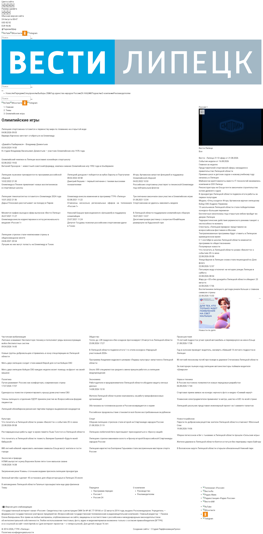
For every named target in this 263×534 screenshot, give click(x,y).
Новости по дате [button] (207, 330)
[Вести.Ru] (208, 491)
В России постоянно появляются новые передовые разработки (209, 382)
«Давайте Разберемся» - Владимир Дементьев (25, 144)
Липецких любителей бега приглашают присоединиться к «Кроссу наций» (126, 432)
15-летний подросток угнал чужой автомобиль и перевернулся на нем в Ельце (216, 340)
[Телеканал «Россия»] (213, 487)
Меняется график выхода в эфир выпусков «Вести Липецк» (31, 213)
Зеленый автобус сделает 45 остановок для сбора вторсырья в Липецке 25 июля (42, 478)
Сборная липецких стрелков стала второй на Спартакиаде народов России (126, 422)
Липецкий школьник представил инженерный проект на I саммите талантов (215, 405)
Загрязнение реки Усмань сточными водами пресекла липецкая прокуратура (40, 471)
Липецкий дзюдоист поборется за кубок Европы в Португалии (98, 174)
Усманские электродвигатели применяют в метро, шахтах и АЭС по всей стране (217, 399)
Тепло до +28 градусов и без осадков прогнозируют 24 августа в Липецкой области (130, 340)
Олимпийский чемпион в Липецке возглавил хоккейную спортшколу (36, 159)
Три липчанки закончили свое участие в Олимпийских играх (163, 196)
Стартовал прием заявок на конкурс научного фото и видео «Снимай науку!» (215, 392)
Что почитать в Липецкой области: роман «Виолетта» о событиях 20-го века (40, 422)
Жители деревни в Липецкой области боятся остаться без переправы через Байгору (219, 442)
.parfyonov (175, 529)
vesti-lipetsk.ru (30, 524)
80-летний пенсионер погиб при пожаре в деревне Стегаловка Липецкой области (217, 359)
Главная (9, 107)
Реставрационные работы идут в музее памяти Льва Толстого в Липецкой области (43, 432)
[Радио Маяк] (209, 494)
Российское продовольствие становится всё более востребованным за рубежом (129, 412)
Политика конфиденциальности (18, 532)
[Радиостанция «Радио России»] (219, 498)
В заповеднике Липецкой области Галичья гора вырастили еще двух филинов (40, 484)
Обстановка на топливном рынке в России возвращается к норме (122, 405)
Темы (8, 110)
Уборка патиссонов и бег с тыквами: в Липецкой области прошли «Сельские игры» (218, 435)
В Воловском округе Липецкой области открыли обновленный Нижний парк (215, 448)
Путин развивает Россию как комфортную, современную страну (34, 382)
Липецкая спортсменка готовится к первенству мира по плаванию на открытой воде (44, 129)
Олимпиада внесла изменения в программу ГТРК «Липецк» (96, 196)
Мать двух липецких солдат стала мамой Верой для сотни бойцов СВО (37, 363)
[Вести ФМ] (209, 501)
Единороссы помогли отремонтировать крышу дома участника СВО (35, 392)
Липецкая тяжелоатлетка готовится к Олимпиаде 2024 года (31, 196)
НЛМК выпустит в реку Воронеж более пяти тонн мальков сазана (34, 461)
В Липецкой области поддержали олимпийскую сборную (161, 213)
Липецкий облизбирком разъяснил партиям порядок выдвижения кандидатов (41, 409)
